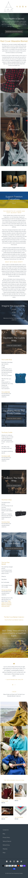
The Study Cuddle (5, 456)
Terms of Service (7, 841)
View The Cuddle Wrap (14, 345)
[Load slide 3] (15, 684)
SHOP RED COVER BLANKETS (14, 31)
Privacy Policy (6, 837)
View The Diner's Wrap (14, 485)
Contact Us (5, 830)
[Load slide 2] (14, 684)
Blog (4, 833)
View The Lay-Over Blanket (14, 548)
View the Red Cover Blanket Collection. (14, 620)
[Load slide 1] (12, 684)
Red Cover (11, 873)
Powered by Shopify (18, 873)
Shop (4, 852)
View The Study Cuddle (14, 418)
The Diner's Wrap (5, 522)
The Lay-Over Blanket (6, 590)
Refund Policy (6, 845)
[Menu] (25, 6)
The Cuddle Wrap (5, 392)
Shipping (5, 849)
